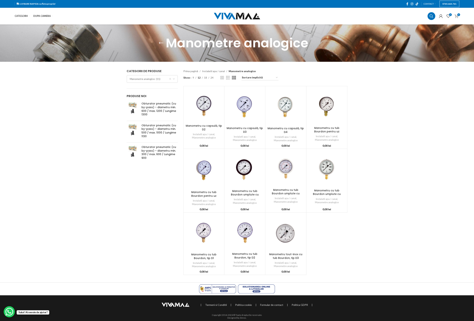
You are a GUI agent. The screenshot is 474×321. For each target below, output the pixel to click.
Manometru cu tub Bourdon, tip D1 (203, 256)
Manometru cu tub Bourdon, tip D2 (244, 255)
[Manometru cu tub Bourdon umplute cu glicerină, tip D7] (285, 168)
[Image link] (175, 304)
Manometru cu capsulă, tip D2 (204, 127)
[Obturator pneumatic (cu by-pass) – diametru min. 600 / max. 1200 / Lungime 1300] (133, 110)
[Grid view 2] (222, 77)
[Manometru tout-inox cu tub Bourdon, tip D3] (285, 232)
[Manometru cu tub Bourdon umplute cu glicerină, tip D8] (326, 169)
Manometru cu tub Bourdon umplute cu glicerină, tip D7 (286, 193)
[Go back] (161, 43)
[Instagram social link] (411, 4)
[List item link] (216, 305)
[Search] (431, 16)
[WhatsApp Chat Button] (9, 311)
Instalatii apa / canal (213, 71)
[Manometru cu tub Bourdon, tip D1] (203, 232)
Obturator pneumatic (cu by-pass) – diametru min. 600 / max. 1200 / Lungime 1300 (158, 109)
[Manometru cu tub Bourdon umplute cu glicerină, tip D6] (244, 169)
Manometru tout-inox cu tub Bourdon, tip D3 (285, 256)
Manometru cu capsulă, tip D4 (286, 130)
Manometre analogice (204, 137)
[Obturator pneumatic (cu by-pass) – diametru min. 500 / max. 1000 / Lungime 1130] (133, 132)
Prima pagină (190, 71)
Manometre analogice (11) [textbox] (145, 78)
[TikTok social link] (417, 4)
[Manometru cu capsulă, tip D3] (244, 106)
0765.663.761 (449, 3)
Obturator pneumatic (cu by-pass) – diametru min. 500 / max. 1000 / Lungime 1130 (158, 131)
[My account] (441, 16)
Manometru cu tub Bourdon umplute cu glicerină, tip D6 (245, 194)
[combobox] (152, 79)
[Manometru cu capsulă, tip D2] (203, 105)
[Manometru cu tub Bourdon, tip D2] (244, 232)
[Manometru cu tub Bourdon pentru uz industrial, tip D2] (326, 106)
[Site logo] (237, 15)
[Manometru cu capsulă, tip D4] (285, 106)
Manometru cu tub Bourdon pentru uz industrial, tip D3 (203, 195)
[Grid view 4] (234, 77)
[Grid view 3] (228, 77)
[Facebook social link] (407, 4)
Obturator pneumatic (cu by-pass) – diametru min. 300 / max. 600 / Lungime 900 (158, 152)
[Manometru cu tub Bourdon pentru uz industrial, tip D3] (203, 170)
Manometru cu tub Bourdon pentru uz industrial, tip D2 (326, 131)
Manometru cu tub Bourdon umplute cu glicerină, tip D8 (327, 194)
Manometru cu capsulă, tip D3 (245, 130)
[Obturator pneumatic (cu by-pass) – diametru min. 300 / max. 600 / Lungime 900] (133, 153)
